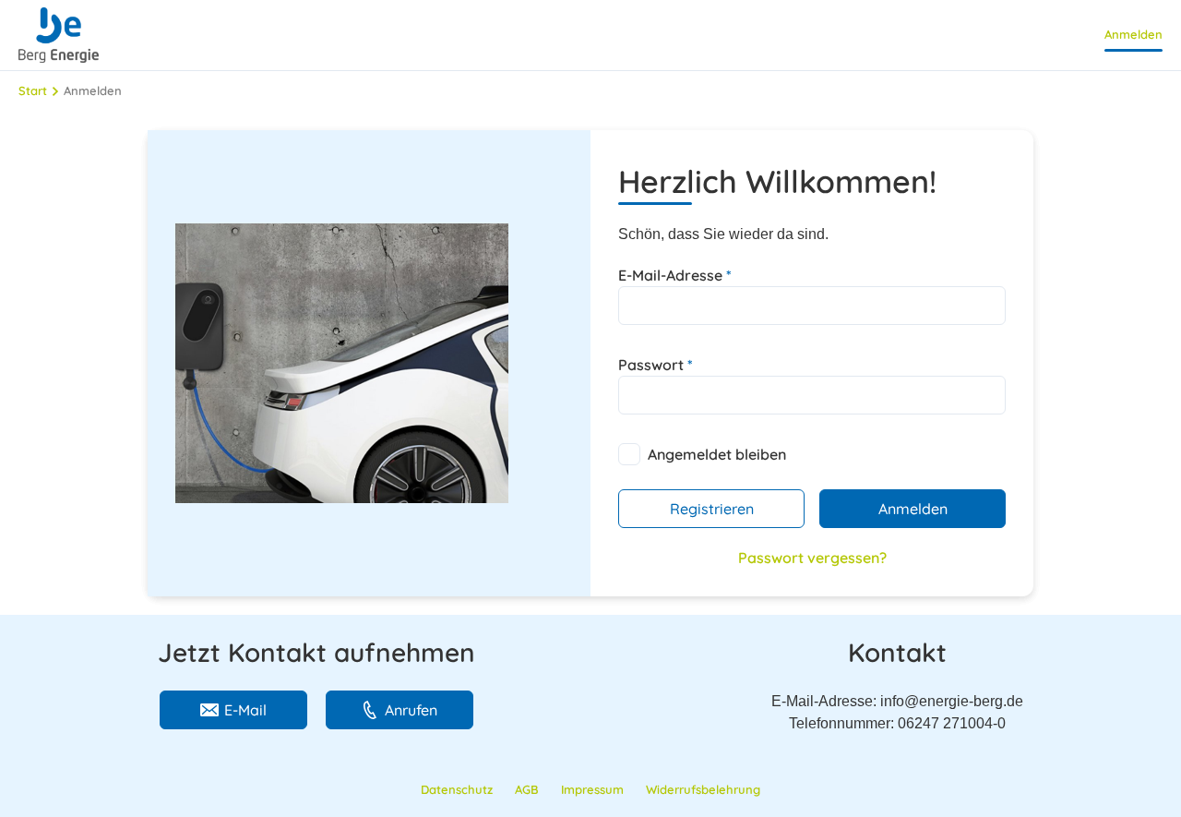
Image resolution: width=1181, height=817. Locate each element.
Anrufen (411, 710)
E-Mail (245, 710)
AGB (527, 789)
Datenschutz (457, 789)
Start (32, 90)
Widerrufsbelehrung (703, 789)
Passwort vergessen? (812, 557)
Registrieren (712, 508)
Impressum (592, 789)
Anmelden (1133, 34)
